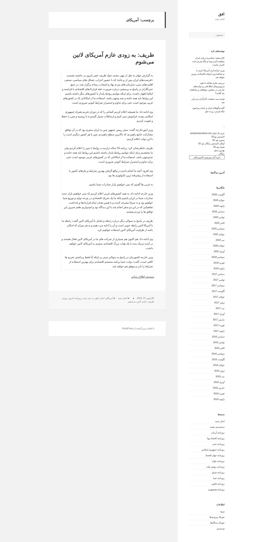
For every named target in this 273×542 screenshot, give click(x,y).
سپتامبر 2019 (218, 257)
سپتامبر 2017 (218, 285)
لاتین (139, 301)
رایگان (222, 154)
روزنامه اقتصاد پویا (216, 438)
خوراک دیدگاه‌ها (217, 523)
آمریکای (109, 298)
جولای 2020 (219, 245)
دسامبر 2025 (218, 211)
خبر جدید (87, 298)
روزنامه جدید (218, 444)
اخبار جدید (220, 421)
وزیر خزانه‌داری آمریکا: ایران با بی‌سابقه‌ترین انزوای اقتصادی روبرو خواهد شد (208, 73)
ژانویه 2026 (219, 206)
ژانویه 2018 (219, 268)
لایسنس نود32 (218, 136)
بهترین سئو (219, 150)
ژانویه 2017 (219, 331)
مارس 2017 (219, 319)
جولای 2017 (219, 297)
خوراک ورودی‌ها (217, 517)
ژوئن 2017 (219, 302)
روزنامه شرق (218, 472)
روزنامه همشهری (216, 489)
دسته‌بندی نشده (217, 427)
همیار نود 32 (219, 147)
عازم (144, 301)
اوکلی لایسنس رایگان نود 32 (211, 143)
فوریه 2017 (219, 325)
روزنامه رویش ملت (215, 467)
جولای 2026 (219, 200)
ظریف (151, 301)
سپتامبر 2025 (218, 228)
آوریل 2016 (219, 382)
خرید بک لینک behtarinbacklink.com (207, 133)
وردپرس (221, 528)
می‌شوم (132, 301)
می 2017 (220, 308)
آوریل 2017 (219, 314)
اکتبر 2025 (219, 223)
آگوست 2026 (218, 194)
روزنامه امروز (75, 298)
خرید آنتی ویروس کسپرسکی (207, 157)
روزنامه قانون (218, 484)
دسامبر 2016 (218, 336)
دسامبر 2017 (218, 274)
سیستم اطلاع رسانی (142, 276)
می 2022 (220, 240)
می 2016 (220, 376)
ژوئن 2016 (219, 371)
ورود (222, 511)
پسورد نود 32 (218, 140)
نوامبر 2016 (219, 342)
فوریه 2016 (219, 393)
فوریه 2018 (219, 263)
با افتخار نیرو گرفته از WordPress (138, 328)
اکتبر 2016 (219, 348)
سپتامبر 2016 (218, 354)
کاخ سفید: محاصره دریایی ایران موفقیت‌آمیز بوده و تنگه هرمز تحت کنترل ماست (208, 61)
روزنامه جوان (218, 461)
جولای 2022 (219, 234)
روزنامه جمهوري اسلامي (213, 449)
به (93, 298)
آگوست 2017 (218, 291)
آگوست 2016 (218, 359)
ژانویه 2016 (219, 399)
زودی (64, 298)
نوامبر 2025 (219, 217)
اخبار (102, 298)
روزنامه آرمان (218, 432)
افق (221, 14)
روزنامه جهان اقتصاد (215, 455)
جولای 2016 (219, 365)
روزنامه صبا (219, 478)
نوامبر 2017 (219, 280)
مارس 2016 (219, 388)
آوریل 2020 (219, 251)
